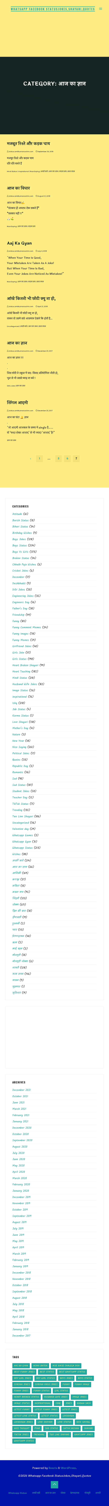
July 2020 (18, 1153)
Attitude (17, 514)
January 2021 (20, 1121)
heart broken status (26, 1397)
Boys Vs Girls (20, 552)
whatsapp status (24, 1441)
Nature (16, 735)
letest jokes (69, 1409)
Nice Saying (35, 171)
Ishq (14, 703)
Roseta (52, 1468)
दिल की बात (19, 911)
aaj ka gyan (21, 1365)
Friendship (18, 615)
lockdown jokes (23, 1422)
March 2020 (19, 1178)
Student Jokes (20, 791)
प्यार (14, 930)
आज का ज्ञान (53, 171)
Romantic (17, 772)
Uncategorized (13, 326)
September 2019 (21, 1216)
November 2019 (21, 1203)
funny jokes (21, 1391)
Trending (17, 810)
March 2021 (19, 1109)
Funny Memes (20, 640)
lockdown (68, 1416)
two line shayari (59, 1434)
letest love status (25, 1416)
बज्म (14, 942)
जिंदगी (15, 898)
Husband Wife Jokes (24, 684)
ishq (58, 1403)
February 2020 (21, 1185)
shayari (88, 1428)
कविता (15, 886)
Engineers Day (20, 602)
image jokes (79, 1397)
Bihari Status (20, 527)
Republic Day (20, 766)
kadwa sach (84, 1403)
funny (15, 621)
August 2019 (19, 1222)
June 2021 (18, 1103)
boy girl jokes (22, 1378)
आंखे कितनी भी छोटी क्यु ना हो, (31, 299)
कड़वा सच (62, 171)
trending (39, 1434)
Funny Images (20, 634)
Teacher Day (19, 798)
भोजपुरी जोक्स (20, 961)
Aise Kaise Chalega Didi (66, 1365)
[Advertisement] (54, 35)
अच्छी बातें (44, 171)
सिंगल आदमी (17, 403)
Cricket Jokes (20, 571)
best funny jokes (24, 1372)
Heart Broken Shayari (25, 665)
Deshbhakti (19, 583)
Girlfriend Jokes (21, 646)
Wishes (16, 854)
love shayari (45, 1422)
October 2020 (20, 1134)
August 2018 (19, 1298)
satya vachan (71, 1428)
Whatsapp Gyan (21, 842)
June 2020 (18, 1159)
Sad (14, 779)
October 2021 (20, 1096)
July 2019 (17, 1229)
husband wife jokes (55, 1397)
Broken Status (20, 558)
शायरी (15, 968)
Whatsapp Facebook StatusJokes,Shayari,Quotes (53, 9)
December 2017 (21, 1336)
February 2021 (20, 1115)
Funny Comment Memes (26, 627)
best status (47, 1372)
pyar (37, 1428)
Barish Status (20, 520)
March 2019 (19, 1254)
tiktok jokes (21, 1434)
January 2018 (20, 1329)
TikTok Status (20, 804)
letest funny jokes (46, 1409)
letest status (49, 1416)
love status (64, 1422)
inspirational (23, 171)
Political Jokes (20, 753)
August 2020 (19, 1147)
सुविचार (16, 993)
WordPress (68, 1468)
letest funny (22, 1409)
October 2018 (20, 1285)
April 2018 (18, 1317)
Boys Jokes (19, 539)
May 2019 (18, 1241)
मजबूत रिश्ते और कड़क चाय (28, 144)
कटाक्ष (15, 879)
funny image (82, 1384)
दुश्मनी (15, 924)
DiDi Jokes (18, 590)
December (18, 577)
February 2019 (20, 1260)
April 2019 (18, 1248)
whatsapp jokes (83, 1434)
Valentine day (20, 829)
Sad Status (19, 785)
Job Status (18, 709)
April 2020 (18, 1172)
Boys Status (19, 546)
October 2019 (20, 1210)
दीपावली (16, 917)
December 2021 (21, 1090)
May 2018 (18, 1311)
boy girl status (45, 1378)
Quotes (16, 760)
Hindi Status (12, 171)
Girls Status (19, 659)
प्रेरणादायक (18, 936)
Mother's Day (20, 728)
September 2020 (22, 1140)
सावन (15, 980)
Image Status (20, 690)
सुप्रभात (16, 987)
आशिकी (16, 873)
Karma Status (20, 716)
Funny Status (41, 1391)
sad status (51, 1428)
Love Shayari (20, 722)
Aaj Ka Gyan (19, 243)
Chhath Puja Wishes (24, 565)
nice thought (21, 1428)
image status (22, 1403)
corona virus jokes (46, 1384)
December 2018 (21, 1273)
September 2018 (22, 1292)
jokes (69, 1403)
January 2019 (20, 1266)
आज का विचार (18, 188)
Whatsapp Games (22, 835)
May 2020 (18, 1166)
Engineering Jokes (22, 596)
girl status (61, 1391)
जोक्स (15, 905)
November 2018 (21, 1279)
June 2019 (18, 1235)
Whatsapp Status (22, 848)
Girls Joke (11, 386)
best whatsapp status (72, 1372)
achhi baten (40, 1365)
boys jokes (66, 1378)
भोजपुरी (16, 955)
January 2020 (20, 1191)
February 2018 (20, 1323)
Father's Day (19, 609)
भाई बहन (17, 949)
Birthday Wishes (22, 533)
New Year (18, 741)
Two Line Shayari (22, 816)
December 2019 (21, 1197)
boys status (85, 1378)
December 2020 (21, 1128)
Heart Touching (21, 672)
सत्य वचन (71, 171)
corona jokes (22, 1384)
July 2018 (18, 1304)
